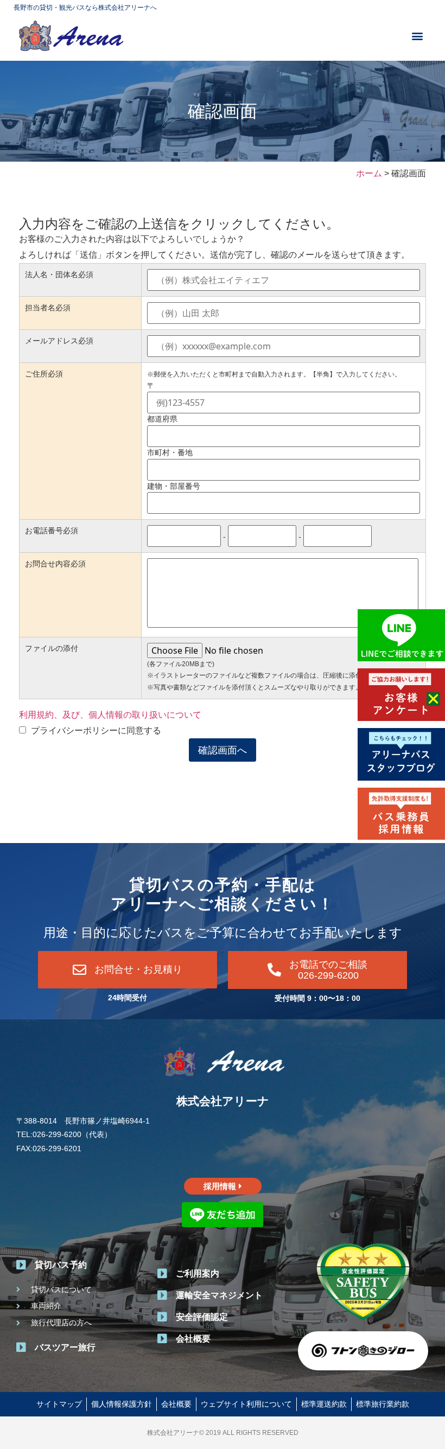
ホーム (369, 173)
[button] (417, 35)
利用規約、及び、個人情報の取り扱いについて (110, 714)
